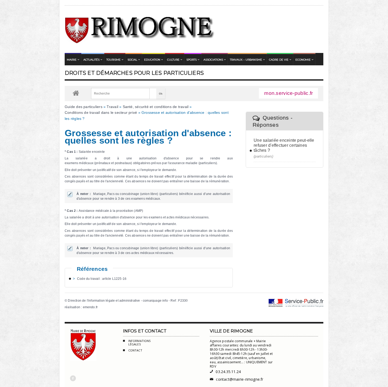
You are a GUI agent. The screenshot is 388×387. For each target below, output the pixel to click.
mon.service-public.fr (288, 93)
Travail (112, 107)
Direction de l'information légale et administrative (104, 300)
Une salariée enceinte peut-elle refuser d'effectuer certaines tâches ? (284, 145)
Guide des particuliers (83, 107)
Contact (135, 350)
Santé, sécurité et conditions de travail (156, 107)
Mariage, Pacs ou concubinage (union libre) (125, 194)
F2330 (183, 300)
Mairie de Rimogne (140, 29)
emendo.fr (90, 307)
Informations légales (139, 342)
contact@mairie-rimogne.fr (236, 379)
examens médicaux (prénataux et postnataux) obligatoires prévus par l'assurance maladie (131, 163)
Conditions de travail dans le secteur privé (101, 112)
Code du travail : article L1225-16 (101, 279)
